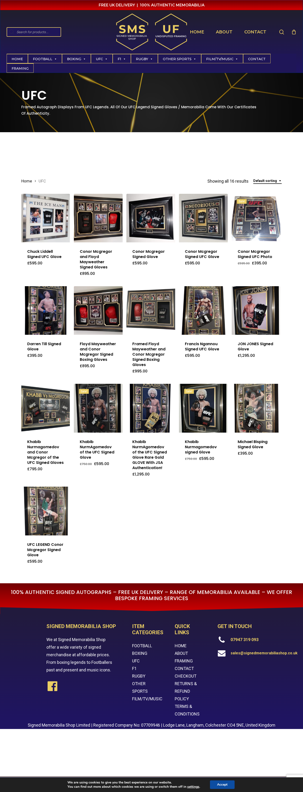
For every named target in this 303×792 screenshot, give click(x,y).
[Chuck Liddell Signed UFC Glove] (45, 218)
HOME (181, 645)
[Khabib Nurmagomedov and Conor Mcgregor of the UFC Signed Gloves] (45, 408)
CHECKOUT (185, 676)
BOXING (139, 653)
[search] (282, 32)
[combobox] (267, 181)
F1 (119, 59)
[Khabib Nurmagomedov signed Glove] (203, 408)
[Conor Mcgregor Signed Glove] (150, 218)
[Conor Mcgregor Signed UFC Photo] (256, 218)
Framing (20, 68)
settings (193, 787)
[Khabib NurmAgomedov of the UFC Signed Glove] (98, 408)
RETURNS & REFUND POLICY (186, 691)
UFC (99, 59)
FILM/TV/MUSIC (219, 59)
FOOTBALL (142, 645)
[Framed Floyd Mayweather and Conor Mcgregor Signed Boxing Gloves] (150, 310)
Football (42, 59)
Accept (222, 784)
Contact (257, 59)
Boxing (74, 59)
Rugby (142, 59)
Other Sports (177, 59)
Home (17, 59)
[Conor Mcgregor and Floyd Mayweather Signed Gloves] (98, 218)
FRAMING (184, 660)
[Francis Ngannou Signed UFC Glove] (203, 310)
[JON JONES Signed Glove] (256, 310)
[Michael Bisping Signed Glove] (256, 408)
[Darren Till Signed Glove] (45, 310)
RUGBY (138, 676)
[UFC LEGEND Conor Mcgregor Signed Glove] (45, 511)
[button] (48, 273)
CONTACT (184, 668)
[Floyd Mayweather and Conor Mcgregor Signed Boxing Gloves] (98, 310)
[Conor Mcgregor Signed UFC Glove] (203, 218)
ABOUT (181, 653)
